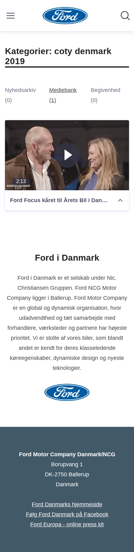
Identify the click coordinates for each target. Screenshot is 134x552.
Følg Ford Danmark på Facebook (67, 514)
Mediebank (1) (63, 95)
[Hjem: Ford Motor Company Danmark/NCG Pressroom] (65, 16)
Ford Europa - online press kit (67, 524)
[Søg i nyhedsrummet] (125, 16)
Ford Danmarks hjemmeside (67, 504)
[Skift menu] (10, 15)
